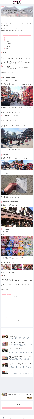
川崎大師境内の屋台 (9, 43)
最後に (7, 48)
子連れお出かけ (3, 294)
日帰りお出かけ (8, 294)
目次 (16, 35)
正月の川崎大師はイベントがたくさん (11, 41)
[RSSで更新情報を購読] (25, 324)
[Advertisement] (17, 19)
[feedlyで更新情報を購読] (9, 324)
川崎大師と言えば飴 (9, 46)
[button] (28, 317)
